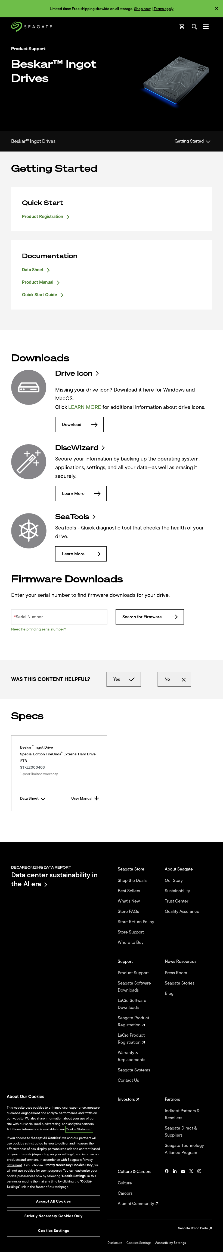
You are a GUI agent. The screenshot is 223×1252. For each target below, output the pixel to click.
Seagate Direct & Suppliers (181, 1132)
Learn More (73, 493)
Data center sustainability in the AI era (54, 879)
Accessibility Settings (170, 1243)
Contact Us (129, 1080)
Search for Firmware (142, 616)
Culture (125, 1183)
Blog (170, 993)
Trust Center (177, 901)
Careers (126, 1193)
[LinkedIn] (175, 1187)
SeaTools (72, 516)
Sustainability (178, 890)
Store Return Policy (136, 921)
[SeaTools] (29, 530)
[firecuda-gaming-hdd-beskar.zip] (29, 387)
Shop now (142, 9)
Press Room (176, 972)
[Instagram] (199, 1187)
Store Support (131, 932)
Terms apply (164, 9)
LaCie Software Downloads (132, 1004)
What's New (129, 901)
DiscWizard (76, 447)
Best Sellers (129, 890)
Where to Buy (131, 942)
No (167, 679)
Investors (127, 1099)
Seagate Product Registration (133, 1021)
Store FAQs (129, 911)
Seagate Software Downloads (134, 987)
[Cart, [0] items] (182, 27)
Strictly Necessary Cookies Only (53, 1216)
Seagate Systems (134, 1070)
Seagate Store (131, 869)
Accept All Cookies (53, 1201)
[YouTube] (183, 1187)
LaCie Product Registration (131, 1039)
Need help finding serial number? (38, 629)
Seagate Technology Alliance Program (184, 1149)
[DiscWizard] (29, 462)
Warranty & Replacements (132, 1056)
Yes (116, 679)
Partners (173, 1099)
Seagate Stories (180, 983)
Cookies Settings (138, 1243)
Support (126, 961)
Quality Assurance (182, 911)
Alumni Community (136, 1203)
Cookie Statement (79, 1129)
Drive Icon (73, 373)
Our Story (174, 880)
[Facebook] (167, 1187)
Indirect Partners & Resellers (182, 1114)
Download (72, 424)
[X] (191, 1187)
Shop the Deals (133, 880)
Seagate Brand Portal (193, 1228)
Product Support (134, 972)
